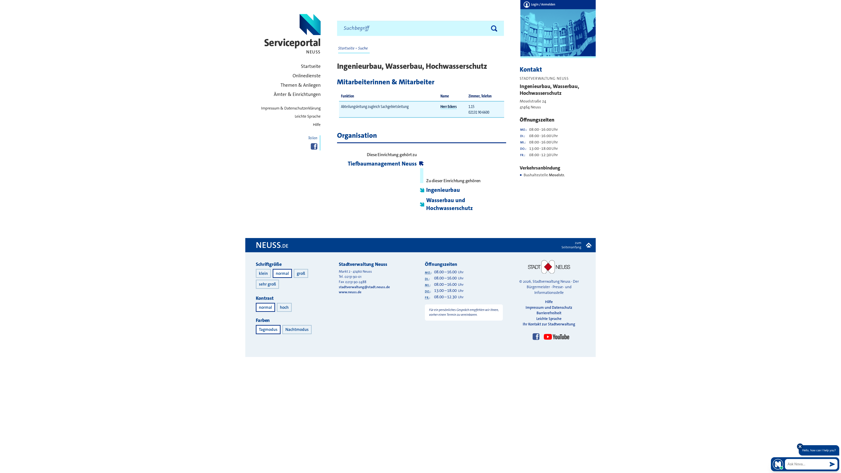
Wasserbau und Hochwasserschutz (449, 204)
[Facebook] (536, 337)
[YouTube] (555, 333)
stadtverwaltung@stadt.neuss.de (364, 287)
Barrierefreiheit (549, 313)
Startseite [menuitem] (311, 66)
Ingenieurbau (443, 190)
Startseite (346, 48)
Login (542, 4)
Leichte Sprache (308, 116)
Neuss (272, 245)
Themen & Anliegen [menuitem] (301, 85)
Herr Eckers (448, 106)
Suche (363, 48)
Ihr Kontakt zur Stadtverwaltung (549, 324)
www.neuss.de (350, 292)
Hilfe (317, 124)
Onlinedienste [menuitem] (307, 76)
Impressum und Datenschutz (549, 307)
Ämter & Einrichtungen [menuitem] (297, 94)
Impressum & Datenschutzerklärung (291, 108)
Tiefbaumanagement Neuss (382, 163)
